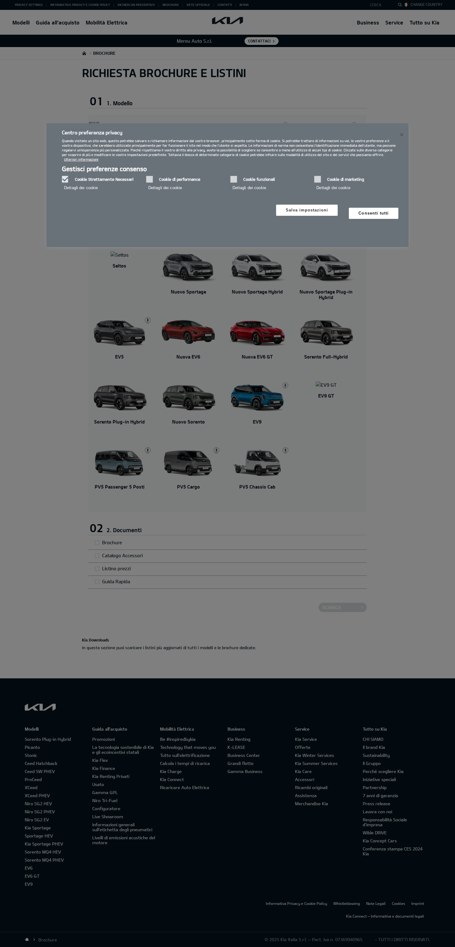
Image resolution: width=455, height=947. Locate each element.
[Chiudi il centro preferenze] (402, 134)
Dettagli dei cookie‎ (81, 187)
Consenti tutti (373, 213)
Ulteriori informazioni (81, 159)
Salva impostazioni (307, 210)
